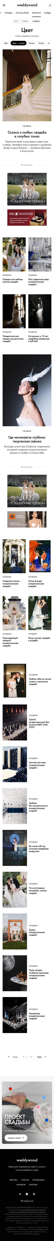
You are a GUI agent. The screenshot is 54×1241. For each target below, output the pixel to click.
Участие (25, 1180)
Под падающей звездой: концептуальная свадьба (10, 642)
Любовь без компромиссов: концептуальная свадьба (38, 807)
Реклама (13, 1180)
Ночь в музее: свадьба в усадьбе (39, 639)
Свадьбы (36, 21)
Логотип (33, 1185)
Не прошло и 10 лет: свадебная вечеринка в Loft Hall (39, 339)
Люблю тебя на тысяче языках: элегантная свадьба (40, 681)
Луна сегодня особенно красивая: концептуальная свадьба (39, 974)
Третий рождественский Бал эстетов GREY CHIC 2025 (39, 723)
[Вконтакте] (27, 1194)
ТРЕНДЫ (9, 13)
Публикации (39, 1180)
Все (16, 21)
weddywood (27, 1160)
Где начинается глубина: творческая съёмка (27, 439)
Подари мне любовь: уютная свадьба (13, 280)
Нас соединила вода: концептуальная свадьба (38, 282)
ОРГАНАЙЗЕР (22, 13)
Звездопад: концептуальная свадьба (37, 1016)
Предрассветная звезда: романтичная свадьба (13, 339)
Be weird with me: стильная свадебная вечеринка (38, 849)
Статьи (25, 21)
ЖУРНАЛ (36, 13)
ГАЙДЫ (47, 13)
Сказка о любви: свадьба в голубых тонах (27, 134)
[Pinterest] (34, 1194)
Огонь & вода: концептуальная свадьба (36, 584)
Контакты (21, 1185)
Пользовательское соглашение (33, 1210)
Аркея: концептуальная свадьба (37, 932)
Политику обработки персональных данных (27, 1212)
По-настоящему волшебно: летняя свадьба (37, 890)
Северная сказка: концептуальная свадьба (11, 584)
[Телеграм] (20, 1194)
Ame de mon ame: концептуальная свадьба (37, 765)
